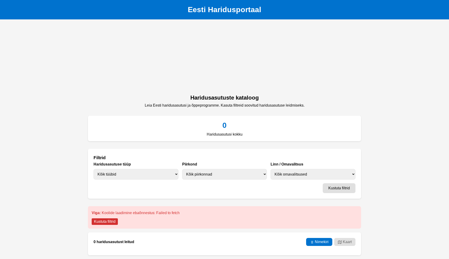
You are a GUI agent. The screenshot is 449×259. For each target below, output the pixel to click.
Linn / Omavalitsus (287, 164)
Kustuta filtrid (339, 188)
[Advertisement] (224, 58)
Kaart (347, 242)
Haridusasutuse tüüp (112, 164)
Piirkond (189, 164)
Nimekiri (322, 242)
